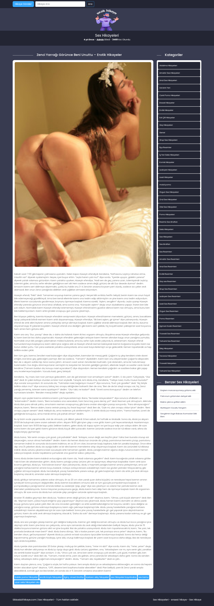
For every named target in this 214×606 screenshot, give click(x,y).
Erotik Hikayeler (166, 110)
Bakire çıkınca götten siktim (173, 402)
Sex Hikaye (195, 599)
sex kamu (143, 577)
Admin (100, 39)
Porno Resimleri (166, 318)
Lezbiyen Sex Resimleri (170, 296)
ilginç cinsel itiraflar (74, 577)
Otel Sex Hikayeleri (168, 207)
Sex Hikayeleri (165, 237)
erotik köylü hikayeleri (51, 577)
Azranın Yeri (164, 88)
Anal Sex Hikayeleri (168, 80)
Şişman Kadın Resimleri (170, 326)
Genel (162, 132)
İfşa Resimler (165, 147)
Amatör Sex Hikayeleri (169, 73)
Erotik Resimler (166, 274)
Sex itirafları (164, 244)
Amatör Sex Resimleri (169, 259)
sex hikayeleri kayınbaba (123, 577)
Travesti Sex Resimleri (169, 333)
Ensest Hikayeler (167, 103)
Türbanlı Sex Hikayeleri (169, 371)
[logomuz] (107, 20)
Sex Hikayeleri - (162, 599)
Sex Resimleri (165, 251)
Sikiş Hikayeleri (166, 348)
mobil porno (165, 184)
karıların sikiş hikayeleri (97, 577)
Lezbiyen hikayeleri (168, 170)
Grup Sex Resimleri (168, 289)
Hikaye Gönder (23, 4)
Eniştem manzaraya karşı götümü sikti (178, 390)
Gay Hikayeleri (166, 125)
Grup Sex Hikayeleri (168, 140)
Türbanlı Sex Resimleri (169, 341)
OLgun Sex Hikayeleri (169, 192)
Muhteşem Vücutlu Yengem (173, 408)
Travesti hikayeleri (167, 363)
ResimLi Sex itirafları (168, 222)
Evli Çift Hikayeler (167, 117)
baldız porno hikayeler (26, 577)
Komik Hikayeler (166, 162)
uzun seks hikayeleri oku (27, 582)
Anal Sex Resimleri (168, 266)
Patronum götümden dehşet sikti (175, 396)
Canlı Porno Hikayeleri (169, 95)
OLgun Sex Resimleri (168, 311)
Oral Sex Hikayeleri (168, 199)
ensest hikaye (179, 599)
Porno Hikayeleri (167, 214)
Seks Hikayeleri (166, 229)
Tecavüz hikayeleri (168, 356)
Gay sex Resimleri (167, 281)
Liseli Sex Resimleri (168, 304)
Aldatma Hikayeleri (168, 65)
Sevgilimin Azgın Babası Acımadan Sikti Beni (178, 415)
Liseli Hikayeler (166, 177)
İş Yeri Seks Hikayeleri (169, 155)
